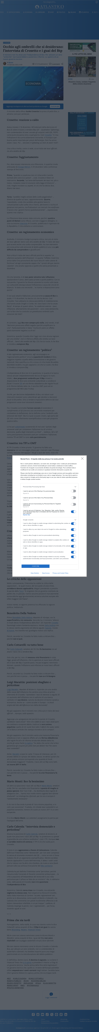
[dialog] (49, 516)
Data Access (46, 573)
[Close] (83, 459)
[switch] (73, 491)
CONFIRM (35, 566)
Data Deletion (35, 573)
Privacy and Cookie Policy (60, 573)
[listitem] (49, 487)
